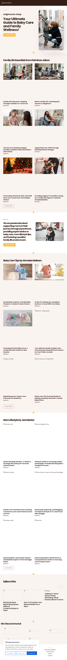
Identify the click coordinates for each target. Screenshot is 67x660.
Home (50, 647)
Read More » (6, 105)
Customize (10, 653)
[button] (62, 586)
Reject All (21, 653)
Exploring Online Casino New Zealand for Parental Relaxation (53, 605)
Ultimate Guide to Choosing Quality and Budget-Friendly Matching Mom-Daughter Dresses (49, 464)
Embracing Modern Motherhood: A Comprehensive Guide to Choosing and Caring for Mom (48, 560)
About (50, 653)
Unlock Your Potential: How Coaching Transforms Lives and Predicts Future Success (17, 512)
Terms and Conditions (50, 649)
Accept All (31, 653)
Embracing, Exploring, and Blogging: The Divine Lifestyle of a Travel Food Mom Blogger (49, 512)
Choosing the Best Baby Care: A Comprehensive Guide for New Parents (15, 350)
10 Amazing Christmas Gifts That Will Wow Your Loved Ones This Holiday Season (17, 198)
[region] (21, 648)
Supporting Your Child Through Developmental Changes (47, 149)
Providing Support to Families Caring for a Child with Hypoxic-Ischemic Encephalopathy (49, 198)
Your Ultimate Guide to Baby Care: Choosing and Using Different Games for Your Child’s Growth (49, 350)
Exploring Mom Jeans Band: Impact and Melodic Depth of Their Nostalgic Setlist (17, 560)
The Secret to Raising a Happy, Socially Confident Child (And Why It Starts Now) (17, 150)
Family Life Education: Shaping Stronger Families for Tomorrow (15, 102)
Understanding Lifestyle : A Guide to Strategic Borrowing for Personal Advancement (17, 464)
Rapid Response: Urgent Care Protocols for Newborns (14, 397)
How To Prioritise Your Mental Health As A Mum (12, 604)
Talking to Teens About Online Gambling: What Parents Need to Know (33, 597)
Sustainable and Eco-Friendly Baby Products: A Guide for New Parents (16, 303)
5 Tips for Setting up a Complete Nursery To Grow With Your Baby (47, 303)
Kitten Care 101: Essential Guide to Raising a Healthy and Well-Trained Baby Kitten (48, 398)
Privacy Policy (50, 651)
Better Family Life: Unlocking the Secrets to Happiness (47, 102)
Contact (50, 655)
